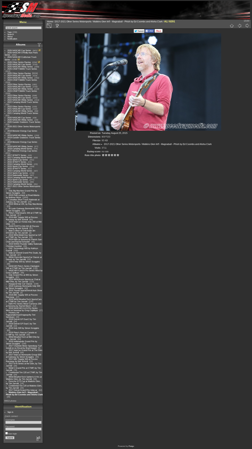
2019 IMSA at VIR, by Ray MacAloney (25, 204)
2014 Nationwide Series (17, 175)
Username (10, 420)
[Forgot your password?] (38, 438)
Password (9, 426)
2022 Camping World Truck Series (22, 102)
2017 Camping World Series (19, 157)
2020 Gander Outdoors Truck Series (23, 122)
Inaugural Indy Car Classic (20, 284)
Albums (20, 44)
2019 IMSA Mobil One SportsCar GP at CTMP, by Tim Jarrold (23, 236)
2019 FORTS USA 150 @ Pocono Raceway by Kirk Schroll (22, 227)
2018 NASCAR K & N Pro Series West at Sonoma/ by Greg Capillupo (22, 309)
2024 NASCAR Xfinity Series (20, 78)
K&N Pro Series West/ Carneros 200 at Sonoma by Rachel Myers (23, 305)
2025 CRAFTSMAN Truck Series (22, 69)
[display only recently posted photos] (39, 44)
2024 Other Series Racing (19, 84)
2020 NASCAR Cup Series (19, 117)
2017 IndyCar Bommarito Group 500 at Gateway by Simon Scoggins (23, 356)
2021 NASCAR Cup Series (19, 109)
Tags (9, 32)
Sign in (10, 412)
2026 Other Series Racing (19, 62)
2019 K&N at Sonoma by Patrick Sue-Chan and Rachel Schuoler (24, 240)
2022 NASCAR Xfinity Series (20, 100)
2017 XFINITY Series (16, 155)
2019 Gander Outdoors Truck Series (23, 137)
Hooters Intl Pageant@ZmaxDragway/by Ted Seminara (20, 314)
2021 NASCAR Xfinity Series (20, 111)
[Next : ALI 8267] (247, 25)
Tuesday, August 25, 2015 (114, 133)
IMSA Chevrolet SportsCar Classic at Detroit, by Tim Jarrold (24, 258)
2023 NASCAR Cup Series (19, 86)
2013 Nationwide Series (17, 182)
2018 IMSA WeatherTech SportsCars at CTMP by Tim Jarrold (24, 300)
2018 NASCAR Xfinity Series (20, 146)
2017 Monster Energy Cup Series (22, 151)
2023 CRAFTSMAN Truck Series (22, 91)
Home (50, 21)
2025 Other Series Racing (19, 73)
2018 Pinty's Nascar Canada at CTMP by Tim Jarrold (21, 333)
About (10, 36)
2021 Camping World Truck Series (22, 113)
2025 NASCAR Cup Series (19, 64)
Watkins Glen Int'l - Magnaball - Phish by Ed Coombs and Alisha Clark (24, 393)
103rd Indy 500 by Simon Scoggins (24, 262)
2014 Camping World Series (19, 177)
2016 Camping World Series (19, 164)
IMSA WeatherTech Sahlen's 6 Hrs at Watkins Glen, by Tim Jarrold (24, 378)
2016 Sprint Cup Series (17, 160)
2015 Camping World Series (19, 171)
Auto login (12, 434)
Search (10, 34)
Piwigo (131, 446)
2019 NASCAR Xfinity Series (20, 135)
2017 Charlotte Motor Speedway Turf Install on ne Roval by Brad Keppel (24, 347)
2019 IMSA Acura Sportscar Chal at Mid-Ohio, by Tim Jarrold (23, 280)
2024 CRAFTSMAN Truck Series (22, 80)
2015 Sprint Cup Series (17, 166)
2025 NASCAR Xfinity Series (20, 67)
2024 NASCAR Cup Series (19, 75)
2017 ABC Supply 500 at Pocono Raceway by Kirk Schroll (22, 360)
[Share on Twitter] (139, 32)
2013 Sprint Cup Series (17, 180)
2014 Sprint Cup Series (17, 173)
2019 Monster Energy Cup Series (22, 131)
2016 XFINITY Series (16, 162)
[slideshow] (57, 25)
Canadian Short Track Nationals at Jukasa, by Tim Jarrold (22, 200)
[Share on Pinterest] (159, 32)
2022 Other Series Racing (19, 106)
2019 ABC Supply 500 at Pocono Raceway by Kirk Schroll (22, 218)
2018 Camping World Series (19, 149)
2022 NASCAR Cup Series (19, 98)
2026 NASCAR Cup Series (19, 50)
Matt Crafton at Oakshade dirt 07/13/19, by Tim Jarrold (20, 231)
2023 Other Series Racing (19, 95)
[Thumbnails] (232, 25)
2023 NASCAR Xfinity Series (20, 89)
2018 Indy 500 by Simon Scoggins (24, 328)
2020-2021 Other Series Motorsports (23, 126)
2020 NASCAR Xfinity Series (20, 120)
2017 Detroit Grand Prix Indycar (23, 390)
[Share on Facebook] (149, 32)
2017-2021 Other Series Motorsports (23, 186)
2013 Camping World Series (19, 184)
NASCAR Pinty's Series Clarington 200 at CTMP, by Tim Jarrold (22, 267)
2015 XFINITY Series (16, 168)
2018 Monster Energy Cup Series (22, 142)
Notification (12, 39)
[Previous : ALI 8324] (239, 25)
